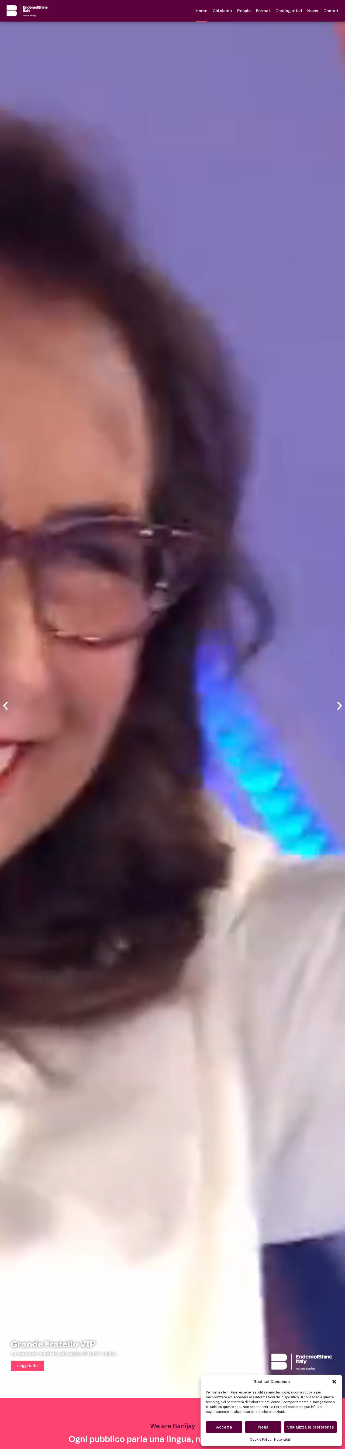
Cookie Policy (260, 1439)
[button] (334, 1381)
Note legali (282, 1439)
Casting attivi (288, 10)
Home (201, 10)
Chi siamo (222, 10)
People (244, 10)
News (312, 10)
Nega (263, 1427)
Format (263, 10)
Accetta (224, 1427)
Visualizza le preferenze (310, 1427)
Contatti (331, 10)
